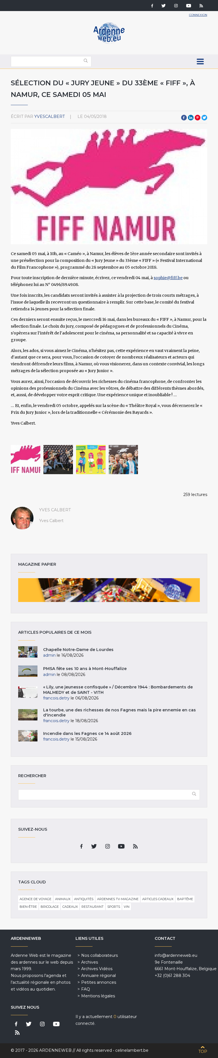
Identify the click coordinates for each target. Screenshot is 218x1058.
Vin (126, 907)
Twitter (204, 117)
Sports (113, 907)
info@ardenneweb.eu (176, 955)
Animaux (62, 899)
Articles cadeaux (157, 899)
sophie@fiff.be (168, 277)
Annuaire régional (98, 975)
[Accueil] (109, 42)
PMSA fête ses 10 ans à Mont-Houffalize (85, 668)
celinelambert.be (131, 1050)
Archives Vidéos (96, 968)
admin (49, 655)
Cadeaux (70, 907)
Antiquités (83, 899)
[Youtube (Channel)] (188, 6)
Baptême (185, 899)
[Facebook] (152, 6)
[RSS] (201, 6)
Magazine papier (109, 590)
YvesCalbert (49, 116)
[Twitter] (164, 6)
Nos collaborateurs (99, 955)
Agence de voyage (35, 899)
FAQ (85, 989)
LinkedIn (191, 117)
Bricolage (50, 907)
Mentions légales (98, 995)
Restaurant (92, 907)
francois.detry (56, 698)
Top (202, 1051)
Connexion (198, 15)
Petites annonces (98, 982)
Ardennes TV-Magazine (118, 899)
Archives (89, 962)
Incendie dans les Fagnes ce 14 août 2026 (87, 733)
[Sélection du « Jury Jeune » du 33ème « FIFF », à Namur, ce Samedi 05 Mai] (25, 459)
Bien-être (28, 907)
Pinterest (197, 117)
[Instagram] (176, 6)
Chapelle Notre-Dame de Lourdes (78, 649)
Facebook (184, 117)
